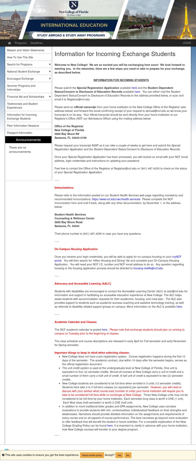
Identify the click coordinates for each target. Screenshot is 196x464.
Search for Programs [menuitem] (19, 64)
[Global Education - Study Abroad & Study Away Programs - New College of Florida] (98, 19)
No (127, 455)
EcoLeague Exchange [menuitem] (20, 78)
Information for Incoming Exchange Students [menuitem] (22, 116)
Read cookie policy (92, 455)
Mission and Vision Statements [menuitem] (25, 50)
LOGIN (187, 43)
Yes (119, 455)
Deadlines (36, 43)
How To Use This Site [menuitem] (20, 57)
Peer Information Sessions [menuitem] (23, 125)
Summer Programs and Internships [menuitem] (21, 87)
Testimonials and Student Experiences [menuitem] (22, 105)
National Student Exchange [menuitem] (23, 71)
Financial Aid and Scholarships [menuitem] (25, 96)
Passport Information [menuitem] (19, 133)
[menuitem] (28, 158)
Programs (21, 43)
